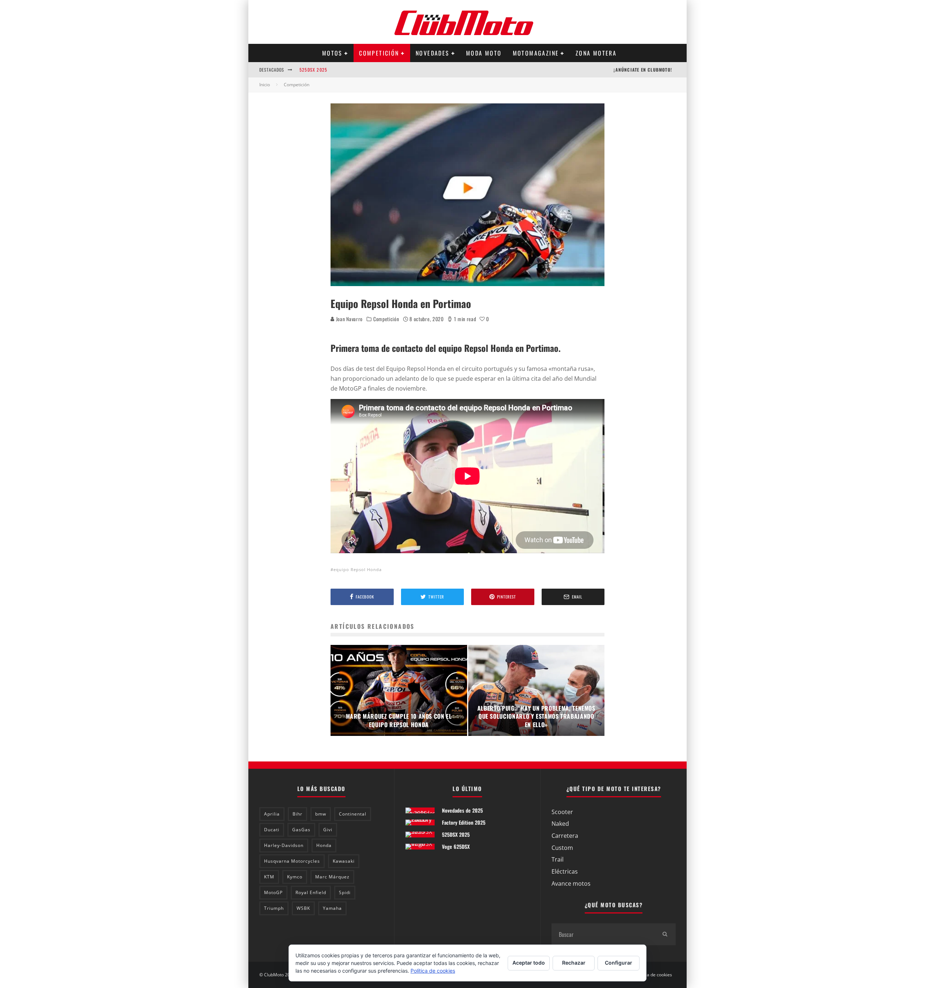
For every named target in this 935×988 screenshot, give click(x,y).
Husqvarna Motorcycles (292, 861)
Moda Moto (484, 53)
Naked (560, 824)
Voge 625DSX (456, 846)
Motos (332, 53)
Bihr (297, 814)
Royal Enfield (310, 892)
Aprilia (272, 814)
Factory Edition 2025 (463, 822)
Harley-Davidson (284, 845)
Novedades (433, 53)
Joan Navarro (349, 319)
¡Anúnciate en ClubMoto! (643, 69)
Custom (562, 848)
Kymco (294, 877)
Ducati (271, 829)
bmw (320, 814)
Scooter (562, 812)
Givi (327, 829)
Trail (558, 859)
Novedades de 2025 (462, 810)
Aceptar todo (528, 963)
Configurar (618, 963)
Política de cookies (653, 975)
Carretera (565, 836)
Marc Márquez (332, 877)
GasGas (301, 829)
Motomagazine (536, 53)
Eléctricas (565, 871)
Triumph (274, 908)
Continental (352, 814)
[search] (665, 934)
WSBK (303, 908)
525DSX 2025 (313, 68)
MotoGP (273, 892)
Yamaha (332, 908)
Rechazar (573, 963)
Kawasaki (344, 861)
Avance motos (571, 883)
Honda (324, 845)
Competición (379, 53)
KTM (269, 877)
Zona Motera (596, 53)
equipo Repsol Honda (357, 569)
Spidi (345, 892)
